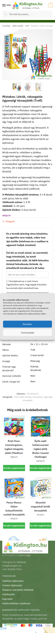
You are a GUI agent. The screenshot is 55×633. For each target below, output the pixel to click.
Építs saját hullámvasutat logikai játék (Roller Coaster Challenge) (40, 448)
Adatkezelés (8, 594)
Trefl (27, 26)
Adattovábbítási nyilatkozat (16, 603)
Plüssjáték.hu (11, 555)
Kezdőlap (6, 26)
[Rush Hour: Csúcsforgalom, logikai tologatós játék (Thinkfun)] (14, 426)
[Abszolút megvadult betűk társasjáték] (41, 488)
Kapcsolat (7, 598)
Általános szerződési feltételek (18, 589)
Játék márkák (17, 26)
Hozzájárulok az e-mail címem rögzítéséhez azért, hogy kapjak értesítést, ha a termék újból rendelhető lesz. (26, 284)
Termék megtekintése (14, 468)
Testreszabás (27, 332)
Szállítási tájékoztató (12, 580)
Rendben (27, 324)
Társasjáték (37, 397)
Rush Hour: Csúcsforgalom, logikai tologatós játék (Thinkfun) (14, 446)
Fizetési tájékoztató (12, 585)
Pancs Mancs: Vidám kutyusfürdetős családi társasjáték (14, 508)
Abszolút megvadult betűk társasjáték (40, 506)
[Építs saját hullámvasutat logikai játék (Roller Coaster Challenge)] (41, 426)
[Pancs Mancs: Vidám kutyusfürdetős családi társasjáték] (14, 488)
